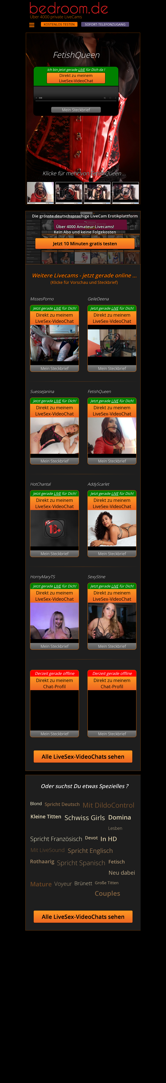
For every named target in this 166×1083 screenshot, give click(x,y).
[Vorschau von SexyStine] (112, 637)
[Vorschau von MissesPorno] (54, 359)
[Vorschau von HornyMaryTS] (54, 637)
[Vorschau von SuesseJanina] (54, 452)
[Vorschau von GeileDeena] (112, 359)
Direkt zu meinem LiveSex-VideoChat (76, 78)
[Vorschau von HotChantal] (54, 545)
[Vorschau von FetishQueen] (112, 452)
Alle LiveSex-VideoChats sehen (83, 756)
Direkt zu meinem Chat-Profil (54, 683)
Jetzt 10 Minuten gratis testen (85, 243)
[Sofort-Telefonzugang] (39, 23)
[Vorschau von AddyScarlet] (112, 545)
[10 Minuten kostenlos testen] (36, 23)
